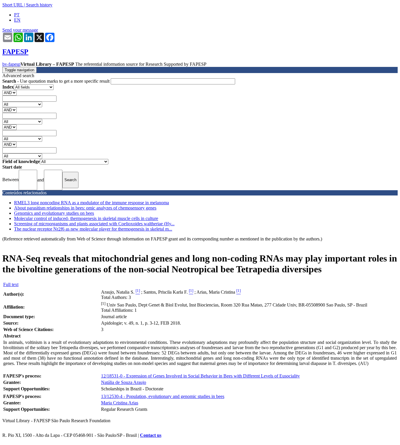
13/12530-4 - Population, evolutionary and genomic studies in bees (162, 396)
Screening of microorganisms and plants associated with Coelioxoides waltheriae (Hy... (94, 223)
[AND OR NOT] (9, 92)
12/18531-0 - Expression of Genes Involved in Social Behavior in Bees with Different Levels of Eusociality (200, 375)
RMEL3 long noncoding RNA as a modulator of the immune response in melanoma (91, 202)
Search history (39, 4)
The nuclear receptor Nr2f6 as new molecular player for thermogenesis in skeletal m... (93, 228)
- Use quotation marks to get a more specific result (56, 81)
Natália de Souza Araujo (123, 382)
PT (17, 14)
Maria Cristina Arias (119, 402)
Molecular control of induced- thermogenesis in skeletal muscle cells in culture (86, 218)
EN (17, 20)
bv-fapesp (11, 64)
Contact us (150, 435)
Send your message (20, 29)
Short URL (12, 4)
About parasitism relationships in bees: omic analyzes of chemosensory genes (85, 207)
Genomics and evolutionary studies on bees (54, 213)
